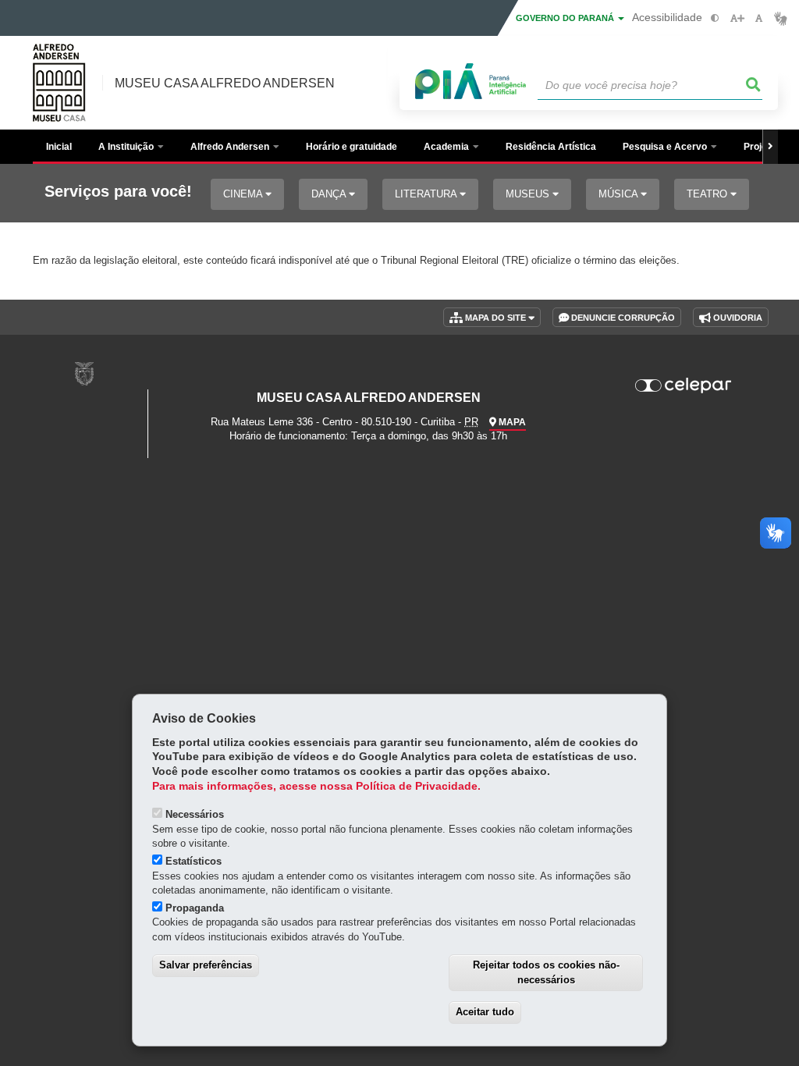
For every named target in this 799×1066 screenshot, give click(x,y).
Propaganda (194, 908)
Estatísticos (193, 861)
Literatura (427, 194)
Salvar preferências (205, 965)
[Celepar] (683, 385)
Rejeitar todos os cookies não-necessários (546, 972)
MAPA (511, 422)
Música (619, 194)
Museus (529, 194)
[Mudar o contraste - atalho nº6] (715, 18)
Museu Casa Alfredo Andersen (225, 83)
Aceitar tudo (485, 1012)
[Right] (770, 147)
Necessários (194, 814)
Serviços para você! (118, 191)
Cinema (244, 194)
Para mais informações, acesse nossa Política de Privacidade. (316, 786)
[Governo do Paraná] (84, 373)
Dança (330, 194)
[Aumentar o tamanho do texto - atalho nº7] (737, 18)
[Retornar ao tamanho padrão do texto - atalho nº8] (759, 18)
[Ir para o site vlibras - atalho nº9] (781, 18)
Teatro (708, 194)
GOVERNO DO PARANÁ (566, 18)
